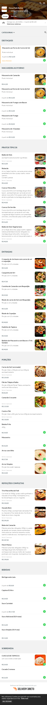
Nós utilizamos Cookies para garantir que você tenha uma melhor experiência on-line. (21, 697)
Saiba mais (24, 698)
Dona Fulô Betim (16, 8)
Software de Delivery (17, 685)
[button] (18, 11)
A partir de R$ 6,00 (30, 22)
